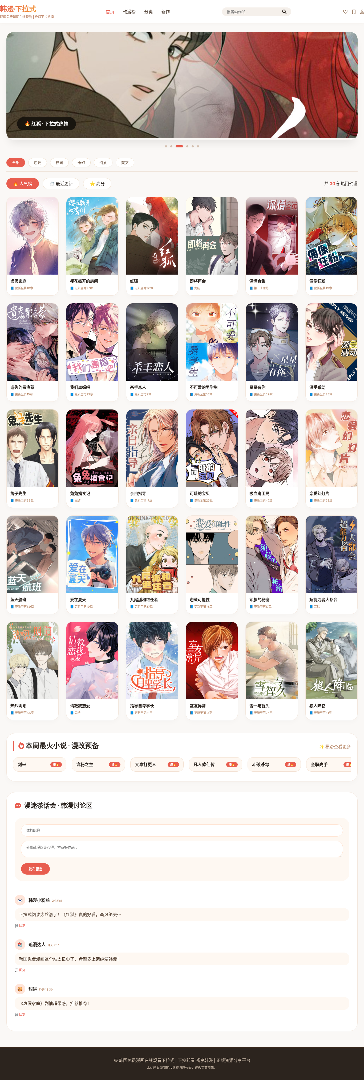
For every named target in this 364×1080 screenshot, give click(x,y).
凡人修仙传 (214, 764)
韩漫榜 (129, 11)
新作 (165, 11)
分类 (148, 11)
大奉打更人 (155, 764)
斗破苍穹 (273, 764)
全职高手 (331, 764)
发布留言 (35, 869)
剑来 (38, 764)
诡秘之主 (97, 764)
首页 (110, 11)
